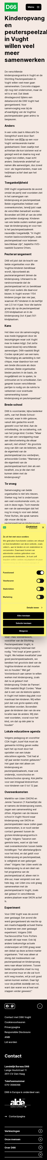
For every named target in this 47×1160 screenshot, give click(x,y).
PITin (22, 139)
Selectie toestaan (23, 623)
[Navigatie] (38, 1006)
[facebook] (7, 1006)
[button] (33, 7)
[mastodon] (12, 1006)
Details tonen (33, 607)
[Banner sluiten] (43, 527)
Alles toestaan (23, 615)
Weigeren (23, 631)
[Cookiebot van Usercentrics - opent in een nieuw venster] (27, 527)
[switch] (40, 581)
